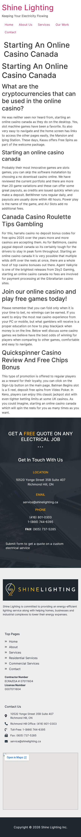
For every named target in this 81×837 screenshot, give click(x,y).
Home (9, 24)
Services (44, 24)
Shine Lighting (28, 7)
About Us (25, 24)
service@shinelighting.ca (40, 502)
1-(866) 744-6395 (40, 522)
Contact (10, 32)
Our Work (62, 24)
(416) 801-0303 (40, 517)
